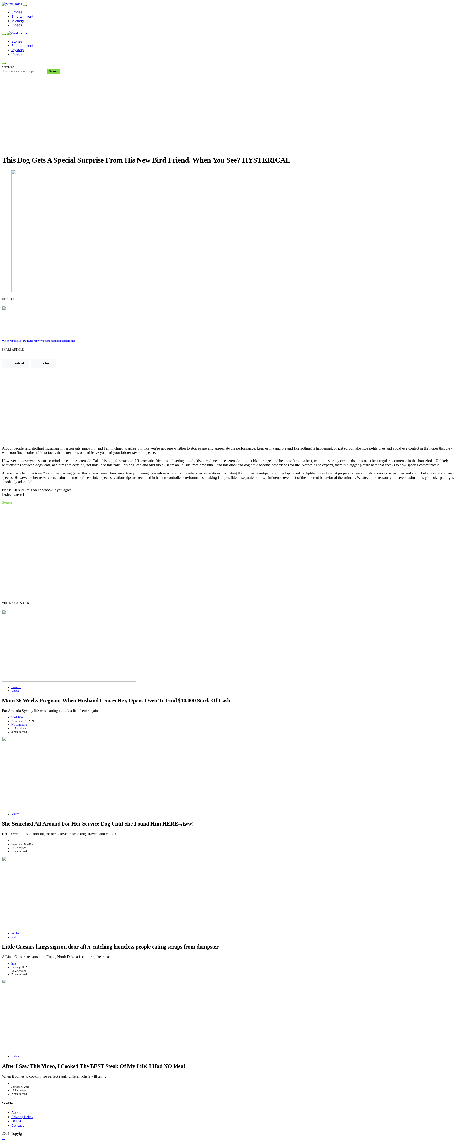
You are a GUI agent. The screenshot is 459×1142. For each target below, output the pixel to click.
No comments (19, 724)
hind (13, 963)
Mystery (17, 21)
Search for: (8, 67)
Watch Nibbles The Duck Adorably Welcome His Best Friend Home (38, 340)
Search (53, 71)
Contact (17, 1125)
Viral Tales (17, 717)
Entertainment (22, 16)
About (16, 1112)
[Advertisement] (229, 117)
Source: (7, 502)
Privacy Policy (22, 1117)
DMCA (16, 1121)
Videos (16, 25)
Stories (16, 12)
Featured (16, 687)
